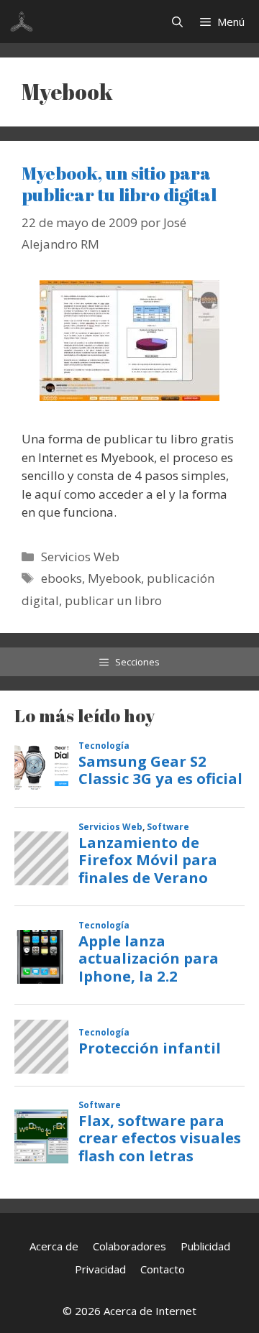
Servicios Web (80, 556)
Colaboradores (129, 1246)
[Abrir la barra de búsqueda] (177, 21)
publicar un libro (113, 600)
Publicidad (205, 1246)
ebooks (61, 578)
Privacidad (100, 1269)
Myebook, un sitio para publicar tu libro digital (119, 183)
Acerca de (53, 1246)
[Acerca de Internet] (21, 21)
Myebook (114, 578)
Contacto (162, 1269)
